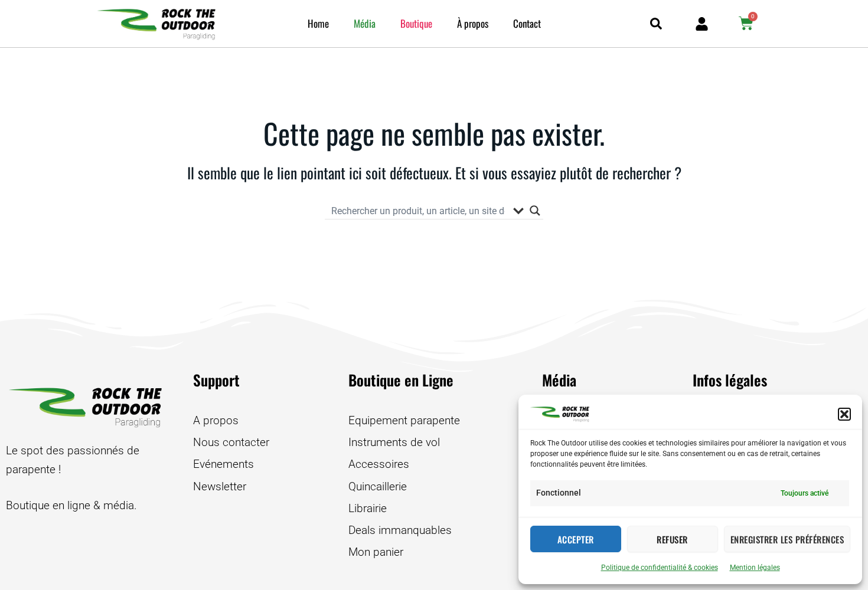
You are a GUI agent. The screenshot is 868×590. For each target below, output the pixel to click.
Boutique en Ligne (400, 380)
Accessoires (378, 464)
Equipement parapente (404, 420)
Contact (527, 23)
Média (365, 23)
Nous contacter (231, 442)
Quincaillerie (377, 486)
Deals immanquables (400, 530)
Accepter (575, 539)
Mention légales (755, 567)
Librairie (367, 508)
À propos (472, 23)
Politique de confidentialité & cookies (659, 567)
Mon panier (375, 552)
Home (318, 23)
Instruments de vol (394, 442)
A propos (216, 420)
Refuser (672, 539)
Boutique (416, 23)
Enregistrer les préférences (787, 539)
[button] (844, 414)
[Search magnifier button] (535, 210)
